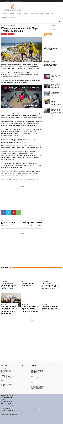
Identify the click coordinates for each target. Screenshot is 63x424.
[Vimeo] (59, 1)
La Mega (13, 25)
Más (52, 69)
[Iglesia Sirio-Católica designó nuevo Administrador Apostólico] (31, 277)
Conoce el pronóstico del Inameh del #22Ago (56, 94)
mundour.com (28, 181)
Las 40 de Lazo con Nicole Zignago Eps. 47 (6, 385)
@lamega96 (20, 179)
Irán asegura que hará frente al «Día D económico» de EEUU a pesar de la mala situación (37, 387)
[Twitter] (56, 1)
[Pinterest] (13, 212)
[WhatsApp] (18, 212)
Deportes (33, 376)
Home (3, 25)
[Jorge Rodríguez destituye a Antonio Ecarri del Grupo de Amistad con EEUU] (53, 43)
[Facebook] (52, 1)
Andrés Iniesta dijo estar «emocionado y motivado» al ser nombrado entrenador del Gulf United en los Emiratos (37, 379)
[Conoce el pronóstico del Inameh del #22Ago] (47, 93)
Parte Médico (4, 368)
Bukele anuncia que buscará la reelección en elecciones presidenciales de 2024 (32, 224)
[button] (60, 21)
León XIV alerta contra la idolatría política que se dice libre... (56, 86)
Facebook (34, 409)
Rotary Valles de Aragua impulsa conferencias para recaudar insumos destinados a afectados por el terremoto (9, 310)
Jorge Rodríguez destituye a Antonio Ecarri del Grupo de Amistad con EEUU (50, 48)
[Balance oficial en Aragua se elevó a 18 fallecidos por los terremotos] (52, 300)
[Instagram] (54, 1)
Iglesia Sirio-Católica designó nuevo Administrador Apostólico (29, 285)
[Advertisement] (21, 198)
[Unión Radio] (12, 7)
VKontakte (52, 409)
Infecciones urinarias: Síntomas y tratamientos (6, 371)
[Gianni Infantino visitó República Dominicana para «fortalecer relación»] (47, 101)
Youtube (60, 409)
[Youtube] (61, 1)
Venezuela (33, 368)
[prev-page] (2, 317)
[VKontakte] (48, 409)
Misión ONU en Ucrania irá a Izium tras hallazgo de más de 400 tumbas (10, 224)
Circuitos (8, 25)
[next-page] (5, 317)
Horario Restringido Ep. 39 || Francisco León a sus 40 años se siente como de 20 (7, 377)
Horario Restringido (5, 375)
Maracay (11, 34)
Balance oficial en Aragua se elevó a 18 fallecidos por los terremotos (50, 308)
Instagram (43, 409)
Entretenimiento (4, 382)
